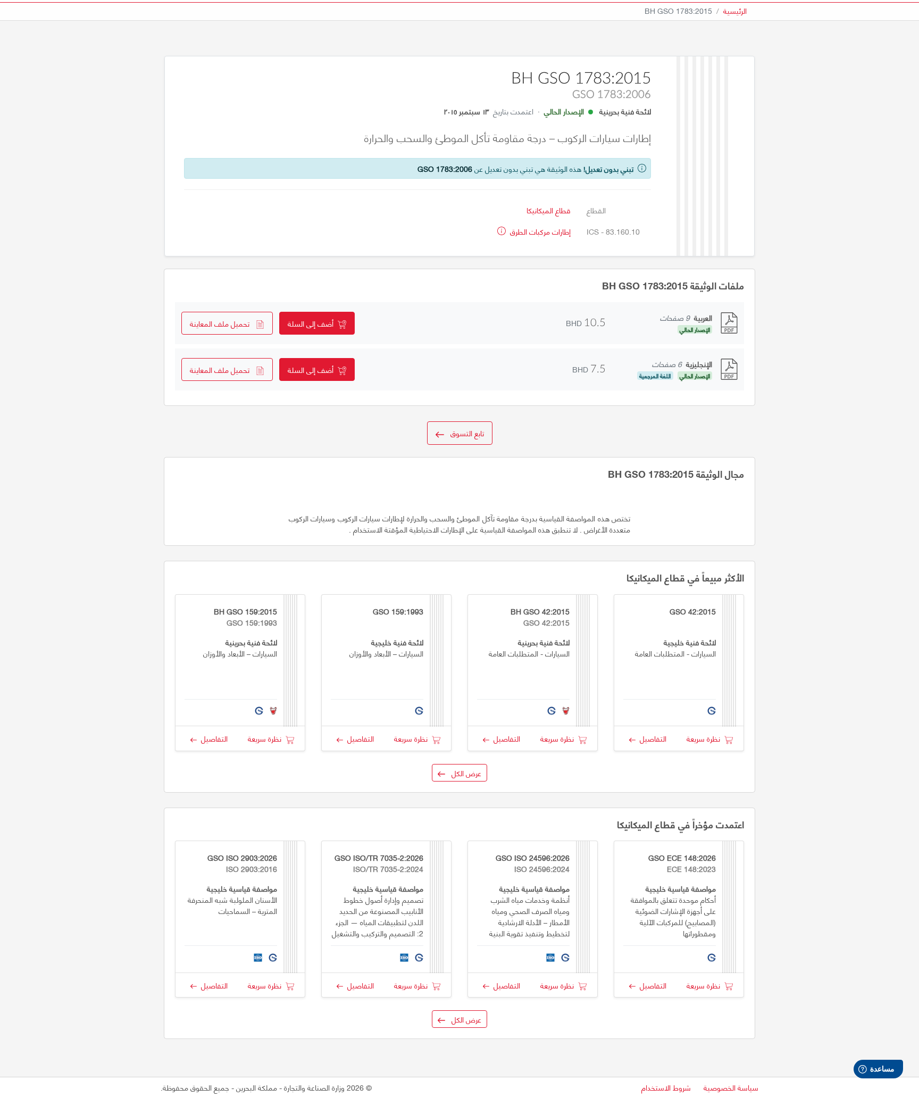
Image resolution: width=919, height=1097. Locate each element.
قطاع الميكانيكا (549, 210)
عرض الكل (463, 772)
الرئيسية (735, 10)
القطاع (596, 210)
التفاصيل (651, 738)
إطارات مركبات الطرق (539, 231)
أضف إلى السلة (313, 323)
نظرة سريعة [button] (705, 738)
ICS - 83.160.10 (613, 231)
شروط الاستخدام (666, 1087)
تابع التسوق (464, 432)
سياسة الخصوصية (731, 1087)
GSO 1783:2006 (444, 168)
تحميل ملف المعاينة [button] (223, 323)
